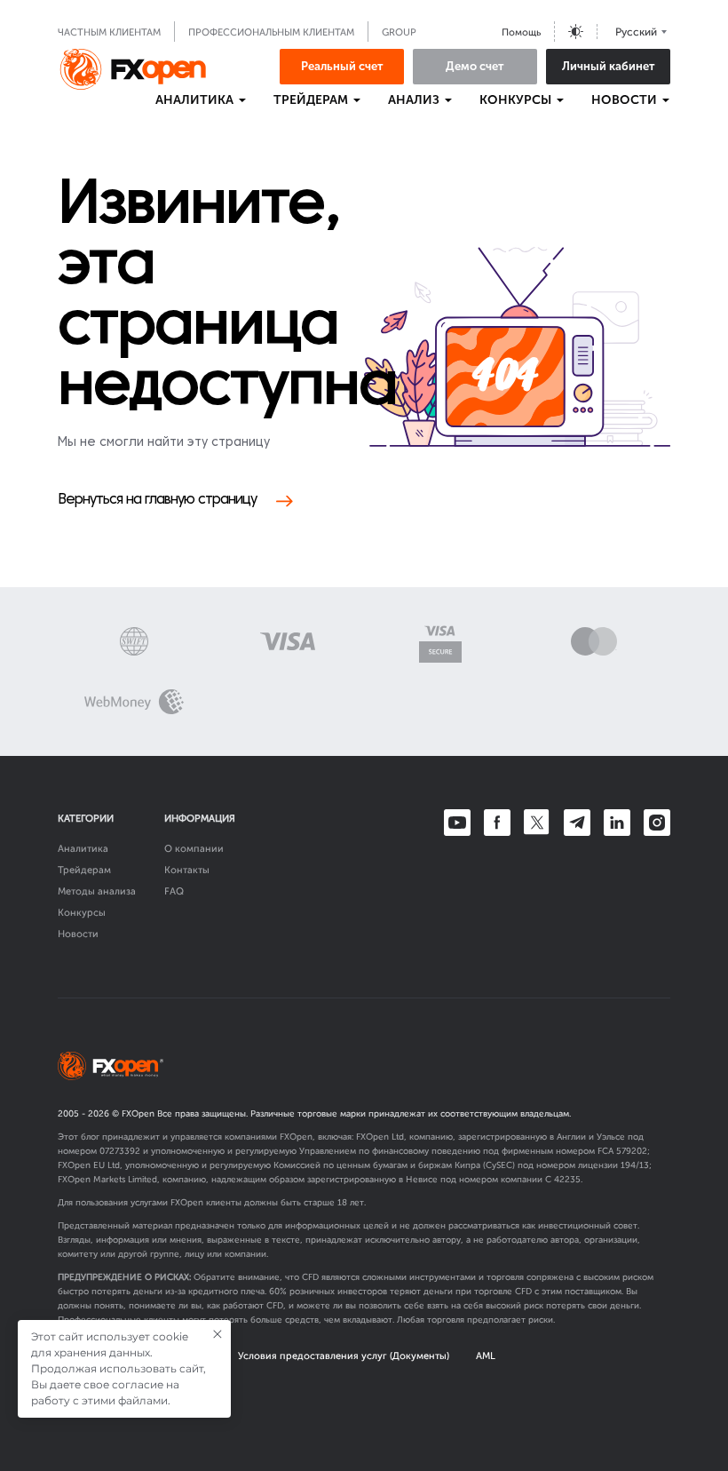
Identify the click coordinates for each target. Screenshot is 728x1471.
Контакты (187, 870)
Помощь (521, 32)
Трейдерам (84, 870)
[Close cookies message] (217, 1334)
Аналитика (83, 849)
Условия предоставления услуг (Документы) (343, 1356)
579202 (631, 1151)
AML (485, 1356)
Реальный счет (342, 66)
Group (399, 32)
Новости (78, 934)
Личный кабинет (608, 66)
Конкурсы (82, 912)
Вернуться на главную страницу (157, 500)
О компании (194, 849)
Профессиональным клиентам (271, 32)
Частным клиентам (109, 32)
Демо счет (475, 66)
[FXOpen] (133, 69)
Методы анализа (97, 891)
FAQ (174, 891)
